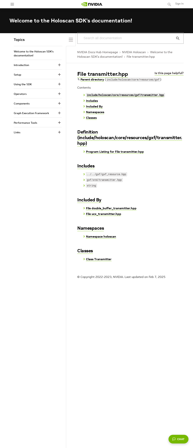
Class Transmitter (99, 259)
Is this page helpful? (169, 73)
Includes (92, 101)
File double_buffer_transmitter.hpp (111, 208)
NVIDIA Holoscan (134, 52)
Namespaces (95, 112)
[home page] (92, 4)
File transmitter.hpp (141, 56)
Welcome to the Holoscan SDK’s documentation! (34, 53)
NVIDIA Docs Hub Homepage (97, 52)
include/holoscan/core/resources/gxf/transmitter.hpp (125, 95)
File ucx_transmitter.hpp (103, 214)
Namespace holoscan (101, 236)
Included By (94, 106)
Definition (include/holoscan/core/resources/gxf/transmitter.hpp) (129, 137)
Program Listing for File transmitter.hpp (115, 151)
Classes (91, 118)
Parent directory (92, 79)
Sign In (179, 3)
